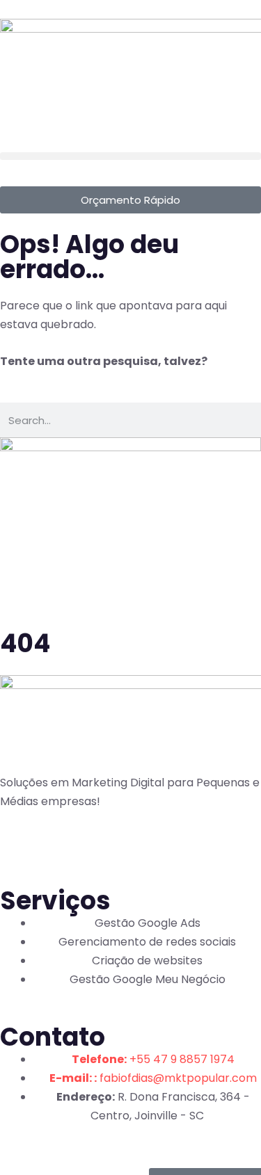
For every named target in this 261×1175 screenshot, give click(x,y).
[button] (130, 156)
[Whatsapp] (92, 846)
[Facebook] (17, 846)
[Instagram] (55, 846)
